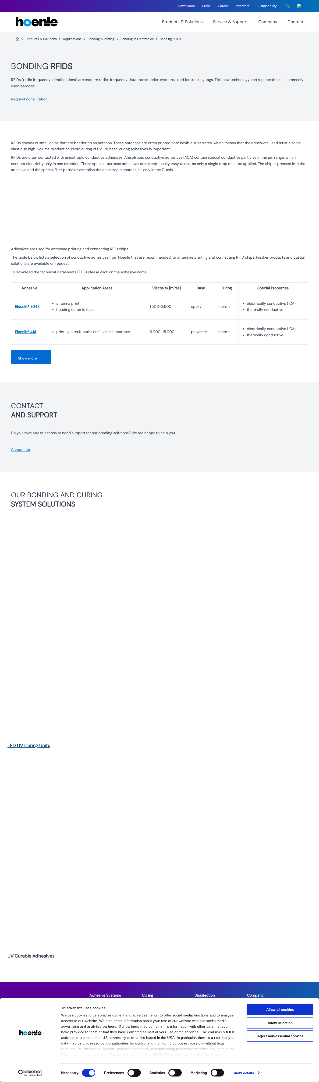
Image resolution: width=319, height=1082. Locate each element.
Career (223, 6)
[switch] (134, 1072)
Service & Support (230, 22)
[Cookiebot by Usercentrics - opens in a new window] (30, 1072)
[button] (288, 5)
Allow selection (280, 1023)
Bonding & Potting (101, 39)
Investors (242, 6)
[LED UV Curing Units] (156, 630)
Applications (72, 39)
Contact (295, 22)
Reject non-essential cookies (280, 1036)
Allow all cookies (280, 1010)
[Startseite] (17, 39)
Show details (243, 1073)
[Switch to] (300, 6)
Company (267, 22)
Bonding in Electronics (137, 39)
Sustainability (267, 6)
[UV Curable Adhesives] (156, 853)
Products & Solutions (182, 22)
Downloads (186, 6)
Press (206, 6)
